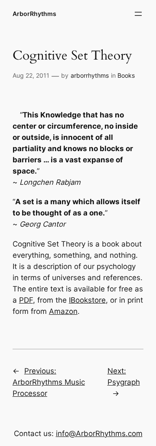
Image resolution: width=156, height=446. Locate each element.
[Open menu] (138, 14)
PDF (26, 300)
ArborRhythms (34, 13)
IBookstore (87, 300)
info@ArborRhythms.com (99, 433)
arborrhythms (90, 75)
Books (126, 75)
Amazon (63, 311)
